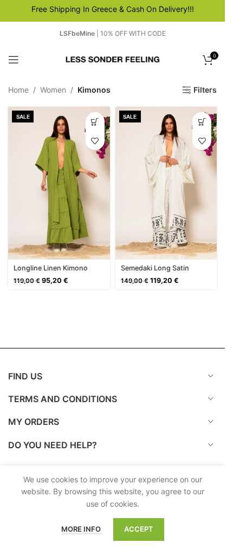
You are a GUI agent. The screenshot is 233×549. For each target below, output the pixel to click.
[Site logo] (112, 58)
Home (18, 89)
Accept (138, 529)
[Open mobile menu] (13, 59)
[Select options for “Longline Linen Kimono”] (95, 121)
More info (81, 529)
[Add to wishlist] (95, 140)
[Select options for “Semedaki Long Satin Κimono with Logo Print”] (201, 121)
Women (53, 89)
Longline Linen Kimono (51, 268)
